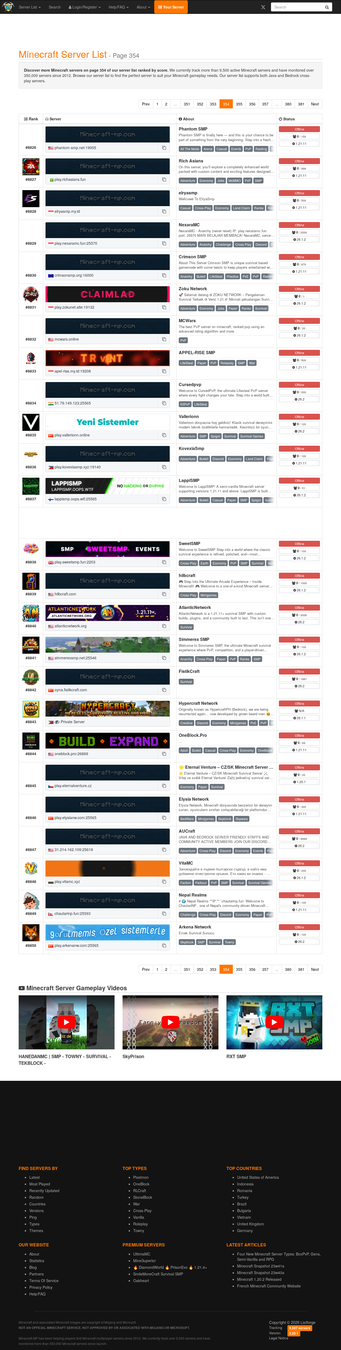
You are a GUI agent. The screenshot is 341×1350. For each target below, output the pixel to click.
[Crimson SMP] (108, 262)
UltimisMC (141, 1254)
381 (301, 104)
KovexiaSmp (191, 448)
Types (34, 1223)
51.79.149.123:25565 (72, 403)
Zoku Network (193, 288)
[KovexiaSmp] (108, 454)
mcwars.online (66, 339)
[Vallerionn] (108, 422)
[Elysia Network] (108, 805)
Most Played (39, 1184)
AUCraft (187, 831)
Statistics (36, 1260)
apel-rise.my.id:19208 (72, 371)
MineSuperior (144, 1260)
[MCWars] (108, 326)
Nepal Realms (193, 895)
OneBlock (141, 1184)
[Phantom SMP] (108, 134)
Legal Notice (278, 1337)
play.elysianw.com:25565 (75, 817)
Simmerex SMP (194, 639)
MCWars (187, 320)
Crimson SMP (192, 256)
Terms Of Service (44, 1280)
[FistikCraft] (108, 677)
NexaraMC (189, 225)
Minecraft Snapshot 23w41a (260, 1266)
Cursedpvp (190, 384)
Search (55, 7)
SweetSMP (189, 543)
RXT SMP (236, 1056)
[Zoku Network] (108, 294)
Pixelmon (141, 1177)
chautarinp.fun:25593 (72, 913)
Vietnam (244, 1217)
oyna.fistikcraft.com (70, 689)
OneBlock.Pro (193, 735)
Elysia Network (194, 799)
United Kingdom (250, 1223)
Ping (33, 1217)
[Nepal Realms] (108, 901)
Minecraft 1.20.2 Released (259, 1279)
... (175, 104)
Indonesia (245, 1184)
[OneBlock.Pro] (108, 741)
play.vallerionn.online (72, 434)
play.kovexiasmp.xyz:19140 (77, 466)
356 (252, 104)
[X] (263, 7)
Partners (36, 1274)
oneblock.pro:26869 (71, 753)
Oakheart (141, 1280)
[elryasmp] (108, 198)
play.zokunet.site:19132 (74, 307)
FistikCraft (189, 671)
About (142, 7)
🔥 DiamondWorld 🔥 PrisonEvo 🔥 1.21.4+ (170, 1267)
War (136, 1203)
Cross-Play (142, 1210)
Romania (244, 1190)
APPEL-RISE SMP (197, 352)
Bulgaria (244, 1210)
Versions (36, 1210)
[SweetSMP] (108, 549)
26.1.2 (301, 239)
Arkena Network (195, 927)
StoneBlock (142, 1197)
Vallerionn (189, 416)
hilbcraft (187, 575)
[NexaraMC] (108, 230)
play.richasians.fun (70, 179)
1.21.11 (301, 143)
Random (36, 1197)
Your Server (173, 7)
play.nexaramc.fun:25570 (75, 243)
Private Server (72, 721)
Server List (28, 7)
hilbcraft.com (65, 593)
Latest (34, 1177)
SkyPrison (133, 1056)
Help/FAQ (117, 7)
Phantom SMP (193, 129)
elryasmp (188, 193)
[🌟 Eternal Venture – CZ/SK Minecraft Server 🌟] (108, 773)
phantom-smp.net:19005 (75, 147)
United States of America (258, 1177)
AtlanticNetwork (195, 607)
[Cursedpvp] (108, 390)
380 (288, 104)
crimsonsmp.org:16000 (74, 275)
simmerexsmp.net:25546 (75, 657)
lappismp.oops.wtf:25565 (75, 498)
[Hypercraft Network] (108, 709)
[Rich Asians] (108, 166)
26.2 (301, 399)
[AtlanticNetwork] (108, 613)
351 (187, 104)
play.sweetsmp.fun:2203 (74, 561)
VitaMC (186, 863)
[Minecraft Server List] (7, 7)
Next (315, 104)
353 (213, 104)
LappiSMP (189, 480)
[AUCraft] (108, 837)
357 (265, 104)
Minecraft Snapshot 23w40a (260, 1272)
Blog (33, 1267)
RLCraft (139, 1190)
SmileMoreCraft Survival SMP (158, 1274)
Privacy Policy (40, 1287)
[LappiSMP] (108, 486)
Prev (146, 104)
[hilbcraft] (108, 581)
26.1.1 (301, 717)
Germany (245, 1230)
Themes (36, 1230)
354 (226, 104)
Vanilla (138, 1217)
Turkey (243, 1197)
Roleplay (140, 1223)
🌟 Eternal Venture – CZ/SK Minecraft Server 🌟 (226, 767)
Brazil (241, 1203)
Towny (138, 1230)
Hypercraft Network (198, 703)
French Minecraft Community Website (269, 1285)
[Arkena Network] (108, 932)
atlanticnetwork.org (70, 625)
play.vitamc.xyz (67, 881)
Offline (299, 129)
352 (200, 104)
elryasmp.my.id (67, 211)
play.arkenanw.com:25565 (76, 945)
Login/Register (84, 7)
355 (239, 104)
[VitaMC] (108, 869)
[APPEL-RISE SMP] (108, 358)
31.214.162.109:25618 (73, 849)
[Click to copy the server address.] (164, 147)
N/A (301, 710)
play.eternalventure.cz (73, 785)
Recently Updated (44, 1190)
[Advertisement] (170, 30)
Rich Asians (191, 161)
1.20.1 (301, 781)
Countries (37, 1203)
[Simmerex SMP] (108, 645)
